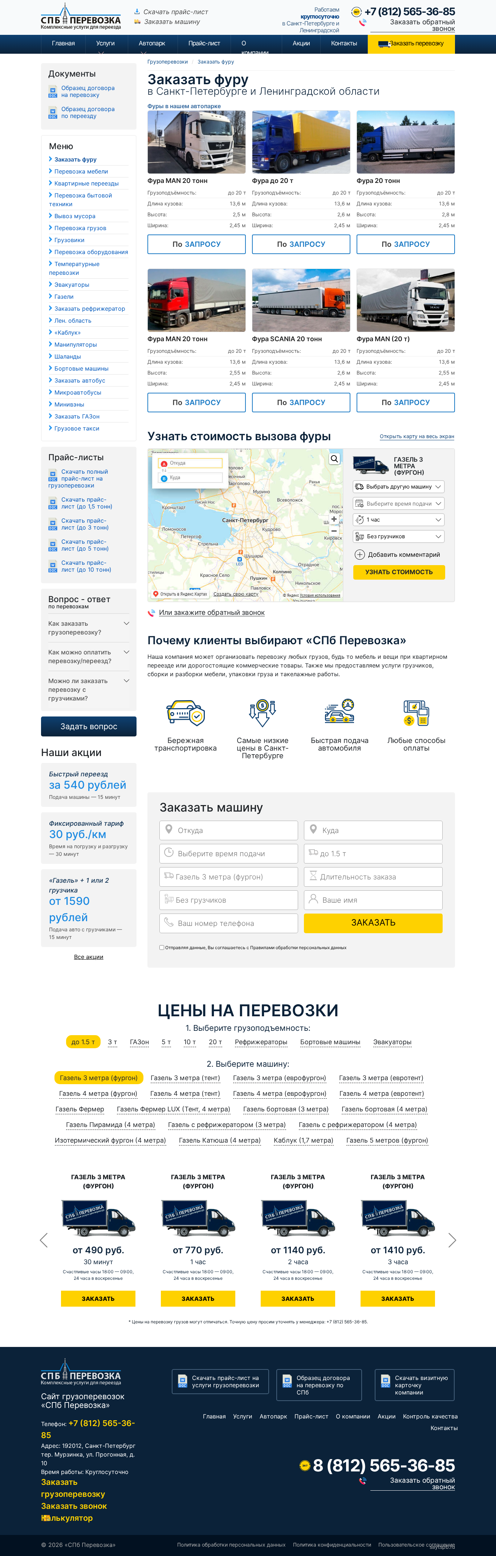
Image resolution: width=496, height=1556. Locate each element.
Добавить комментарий (404, 554)
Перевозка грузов (80, 228)
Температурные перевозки (74, 268)
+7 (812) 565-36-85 (409, 11)
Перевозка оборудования (91, 252)
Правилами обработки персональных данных (298, 947)
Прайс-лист (311, 1416)
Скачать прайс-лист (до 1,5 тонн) (87, 503)
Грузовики (69, 240)
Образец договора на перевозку (88, 91)
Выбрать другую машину (399, 486)
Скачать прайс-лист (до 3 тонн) (85, 524)
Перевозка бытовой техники (80, 200)
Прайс (204, 43)
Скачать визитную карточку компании (421, 1385)
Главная (63, 43)
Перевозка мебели (81, 171)
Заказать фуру (75, 159)
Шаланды (67, 356)
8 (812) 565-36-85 (384, 1465)
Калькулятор (67, 1518)
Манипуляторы (75, 344)
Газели (64, 296)
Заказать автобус (79, 380)
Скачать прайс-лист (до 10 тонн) (86, 566)
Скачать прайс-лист (175, 12)
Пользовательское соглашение (416, 1544)
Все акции (88, 956)
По (196, 244)
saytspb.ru (442, 1547)
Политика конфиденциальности (332, 1544)
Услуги (105, 43)
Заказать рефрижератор (89, 308)
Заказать (373, 922)
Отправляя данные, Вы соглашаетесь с (255, 947)
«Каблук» (67, 332)
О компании (254, 47)
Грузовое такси (76, 428)
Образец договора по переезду (88, 112)
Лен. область (73, 320)
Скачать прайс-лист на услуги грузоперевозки (225, 1381)
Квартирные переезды (86, 183)
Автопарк (152, 43)
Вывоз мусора (74, 216)
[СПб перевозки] (84, 21)
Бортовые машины (81, 368)
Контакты (344, 43)
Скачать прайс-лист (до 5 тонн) (85, 545)
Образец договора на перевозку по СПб (323, 1385)
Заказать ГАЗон (76, 416)
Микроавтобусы (77, 392)
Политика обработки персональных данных (231, 1544)
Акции (301, 43)
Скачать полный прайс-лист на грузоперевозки (78, 478)
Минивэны (69, 404)
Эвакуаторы (71, 284)
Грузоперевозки (167, 61)
